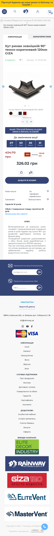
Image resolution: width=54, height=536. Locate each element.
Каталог (27, 351)
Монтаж (27, 383)
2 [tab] (29, 106)
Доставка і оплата (27, 387)
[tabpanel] (27, 86)
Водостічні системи (22, 20)
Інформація (15, 37)
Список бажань (27, 423)
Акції (27, 347)
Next (50, 86)
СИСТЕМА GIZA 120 (41, 20)
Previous (3, 86)
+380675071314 (27, 302)
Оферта (27, 432)
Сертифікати (27, 400)
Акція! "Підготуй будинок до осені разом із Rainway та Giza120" (26, 130)
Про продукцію (27, 378)
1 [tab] (25, 106)
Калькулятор (27, 355)
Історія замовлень (27, 419)
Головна (7, 20)
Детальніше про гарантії (16, 213)
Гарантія (27, 396)
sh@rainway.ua (27, 320)
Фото (27, 360)
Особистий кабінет (27, 414)
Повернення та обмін (27, 391)
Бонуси (26, 427)
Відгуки (27, 364)
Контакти (27, 404)
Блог (27, 369)
